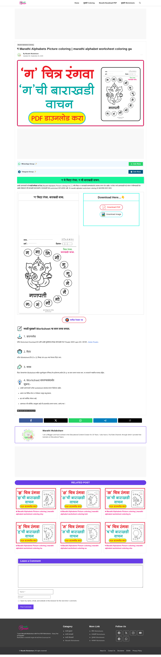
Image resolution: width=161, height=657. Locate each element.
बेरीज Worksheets (97, 631)
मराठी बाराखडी (69, 634)
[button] (140, 3)
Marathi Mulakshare (32, 53)
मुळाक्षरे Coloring (89, 3)
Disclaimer (120, 651)
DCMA (128, 651)
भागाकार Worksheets (98, 640)
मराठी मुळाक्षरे (68, 631)
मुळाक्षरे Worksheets (128, 3)
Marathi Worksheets (72, 640)
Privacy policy (137, 651)
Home (77, 3)
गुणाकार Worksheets (98, 637)
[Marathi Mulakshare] (22, 3)
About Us (103, 651)
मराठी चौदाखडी (69, 637)
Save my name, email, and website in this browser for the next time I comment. (48, 601)
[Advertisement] (80, 24)
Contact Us (111, 651)
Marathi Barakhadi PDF (108, 3)
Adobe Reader (93, 342)
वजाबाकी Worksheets (98, 634)
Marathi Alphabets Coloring (26, 44)
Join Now (137, 164)
